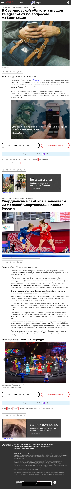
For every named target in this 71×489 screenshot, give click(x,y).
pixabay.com (5, 67)
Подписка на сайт (26, 444)
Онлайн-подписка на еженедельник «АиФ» (26, 446)
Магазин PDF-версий (47, 444)
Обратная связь (45, 446)
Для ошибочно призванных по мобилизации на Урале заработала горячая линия (39, 128)
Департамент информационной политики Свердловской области (21, 258)
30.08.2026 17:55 (6, 198)
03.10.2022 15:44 (6, 7)
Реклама (16, 444)
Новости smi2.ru (8, 193)
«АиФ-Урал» (6, 387)
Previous (5, 359)
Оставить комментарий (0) (55, 145)
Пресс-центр (36, 444)
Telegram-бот (38, 80)
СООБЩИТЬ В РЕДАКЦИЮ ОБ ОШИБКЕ (24, 448)
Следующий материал (36, 484)
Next (66, 359)
